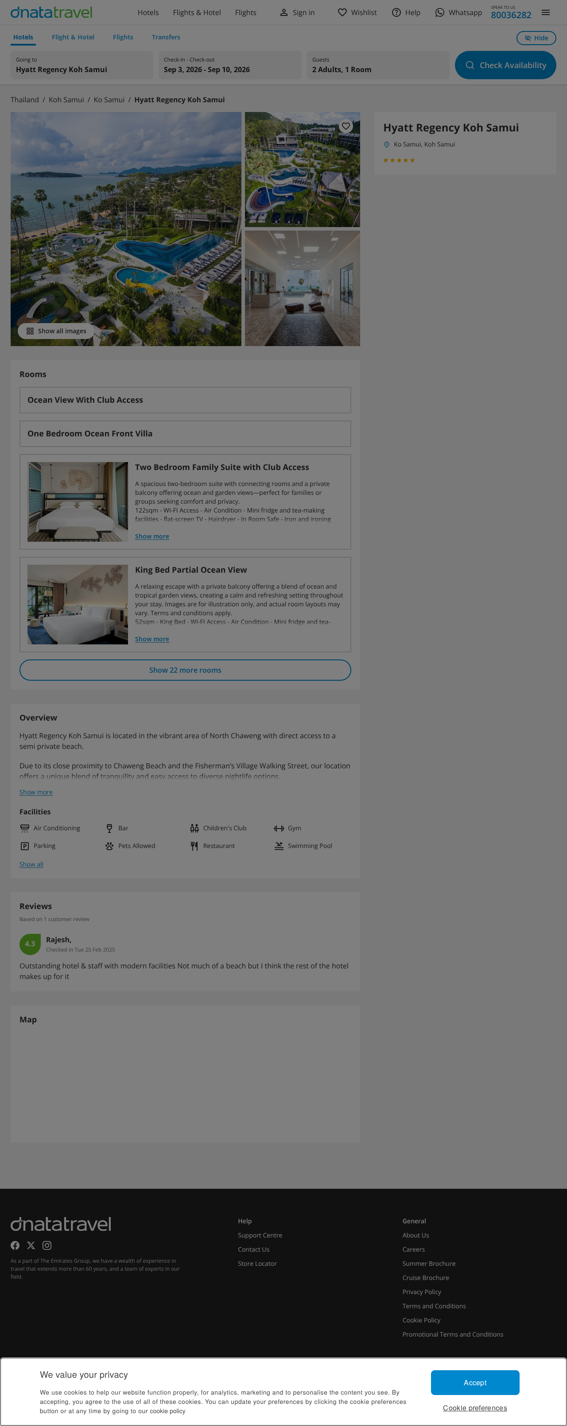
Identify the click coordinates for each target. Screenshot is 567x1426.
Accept (475, 1382)
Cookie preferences (475, 1408)
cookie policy (168, 1410)
